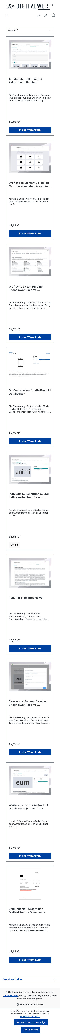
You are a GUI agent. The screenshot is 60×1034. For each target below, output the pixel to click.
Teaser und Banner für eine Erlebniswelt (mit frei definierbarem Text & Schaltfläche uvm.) (27, 703)
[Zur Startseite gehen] (30, 7)
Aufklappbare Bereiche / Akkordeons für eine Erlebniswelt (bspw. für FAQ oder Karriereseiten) (27, 80)
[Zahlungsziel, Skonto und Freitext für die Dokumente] (30, 884)
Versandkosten (11, 995)
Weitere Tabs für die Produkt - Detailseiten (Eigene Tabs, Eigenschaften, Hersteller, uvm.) (29, 807)
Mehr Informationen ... (30, 1016)
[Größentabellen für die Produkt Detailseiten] (30, 365)
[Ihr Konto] (46, 15)
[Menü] (6, 15)
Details (14, 544)
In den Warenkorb (30, 129)
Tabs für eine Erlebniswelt (26, 597)
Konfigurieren (30, 1029)
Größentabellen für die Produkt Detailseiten (30, 392)
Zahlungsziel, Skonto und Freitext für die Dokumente (27, 910)
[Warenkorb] (53, 15)
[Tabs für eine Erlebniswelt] (30, 573)
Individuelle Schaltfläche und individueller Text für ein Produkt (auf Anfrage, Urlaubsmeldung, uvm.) (29, 495)
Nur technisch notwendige (31, 1022)
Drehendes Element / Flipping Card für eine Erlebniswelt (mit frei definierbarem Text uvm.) (29, 184)
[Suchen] (38, 15)
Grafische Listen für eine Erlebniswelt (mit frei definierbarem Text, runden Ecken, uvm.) (27, 288)
